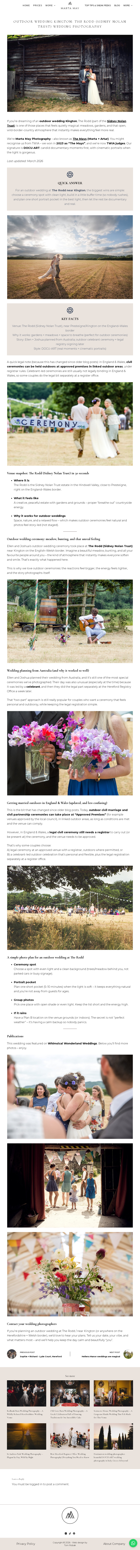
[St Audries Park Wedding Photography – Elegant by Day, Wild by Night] (26, 1436)
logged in (36, 1484)
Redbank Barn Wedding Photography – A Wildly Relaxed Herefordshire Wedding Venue (25, 1414)
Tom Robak (70, 1545)
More (49, 5)
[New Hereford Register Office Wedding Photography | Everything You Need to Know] (70, 1436)
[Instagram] (66, 1533)
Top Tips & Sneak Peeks (98, 5)
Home (26, 5)
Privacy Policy (25, 1543)
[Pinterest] (74, 1533)
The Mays (80, 138)
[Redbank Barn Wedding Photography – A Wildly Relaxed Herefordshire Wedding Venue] (26, 1393)
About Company (114, 1543)
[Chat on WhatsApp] (133, 1543)
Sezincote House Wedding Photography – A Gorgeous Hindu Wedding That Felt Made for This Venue (113, 1414)
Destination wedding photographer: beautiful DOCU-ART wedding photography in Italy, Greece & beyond (111, 1457)
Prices (37, 5)
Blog (117, 5)
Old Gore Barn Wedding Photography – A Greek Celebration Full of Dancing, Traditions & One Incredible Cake (69, 1414)
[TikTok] (70, 1533)
